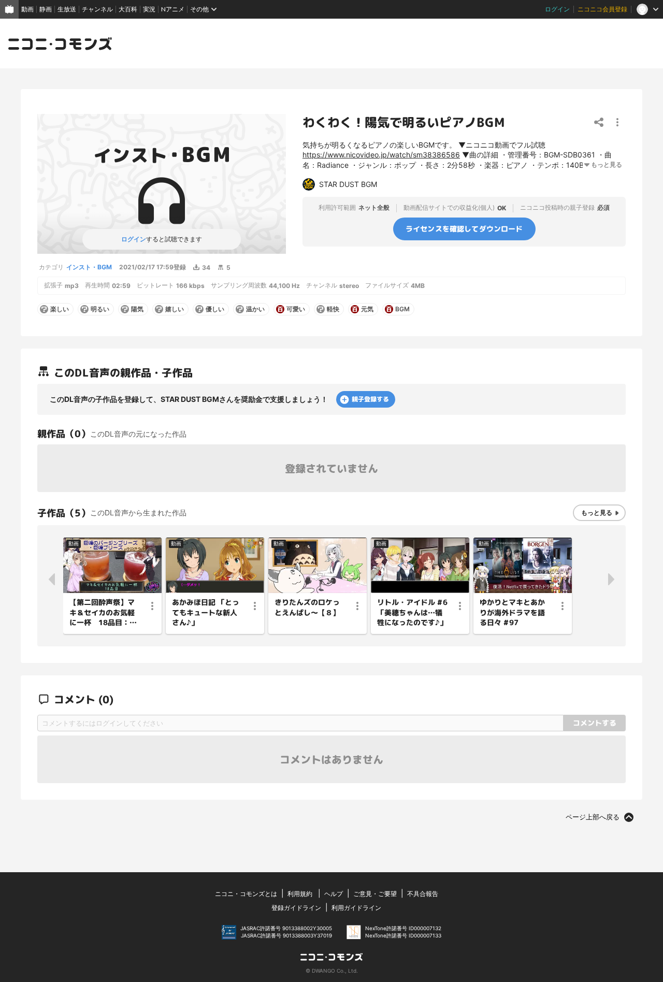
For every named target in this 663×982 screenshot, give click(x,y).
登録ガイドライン (296, 908)
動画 (27, 9)
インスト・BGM (89, 267)
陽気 (137, 309)
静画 (45, 9)
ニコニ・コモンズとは (246, 894)
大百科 (128, 9)
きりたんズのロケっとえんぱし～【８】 (307, 607)
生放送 (66, 9)
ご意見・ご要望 (375, 894)
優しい (215, 309)
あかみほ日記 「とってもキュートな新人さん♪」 (205, 612)
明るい (100, 309)
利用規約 (299, 894)
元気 (367, 309)
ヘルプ (333, 894)
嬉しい (174, 309)
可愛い (295, 309)
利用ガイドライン (356, 908)
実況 (149, 9)
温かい (255, 309)
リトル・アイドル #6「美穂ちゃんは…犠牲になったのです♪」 (412, 612)
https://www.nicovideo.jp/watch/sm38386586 (381, 154)
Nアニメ (172, 9)
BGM (402, 309)
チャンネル (97, 9)
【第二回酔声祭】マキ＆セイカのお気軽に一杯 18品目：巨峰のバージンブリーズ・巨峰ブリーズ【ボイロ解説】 (103, 612)
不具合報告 (422, 894)
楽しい (59, 309)
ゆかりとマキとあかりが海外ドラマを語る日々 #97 (512, 612)
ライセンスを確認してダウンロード (464, 228)
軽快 (333, 309)
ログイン (557, 9)
